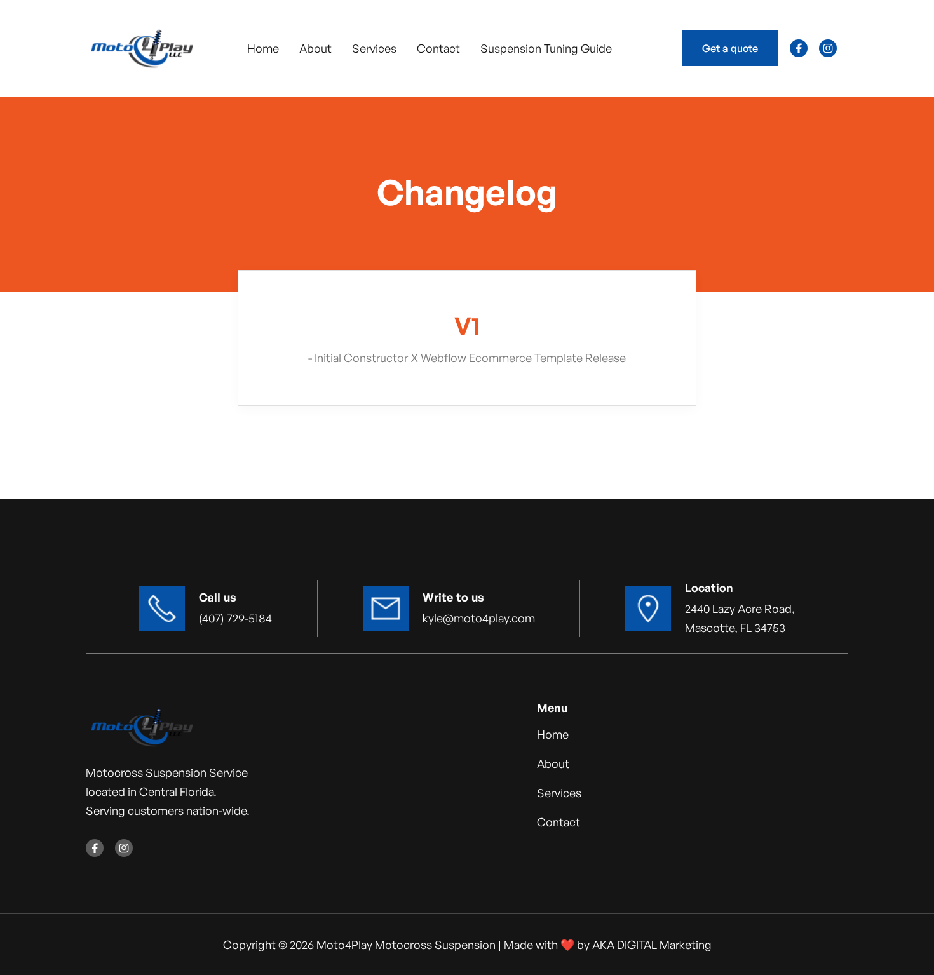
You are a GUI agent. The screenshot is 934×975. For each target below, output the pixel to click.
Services (374, 48)
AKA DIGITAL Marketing (652, 944)
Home (263, 48)
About (315, 48)
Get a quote (730, 48)
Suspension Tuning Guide (546, 48)
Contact (438, 48)
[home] (141, 48)
